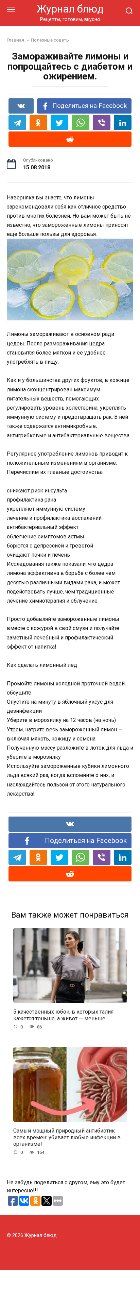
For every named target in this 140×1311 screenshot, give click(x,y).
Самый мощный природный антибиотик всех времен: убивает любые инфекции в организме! (67, 1137)
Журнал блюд (70, 9)
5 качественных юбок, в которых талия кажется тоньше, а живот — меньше (63, 1015)
